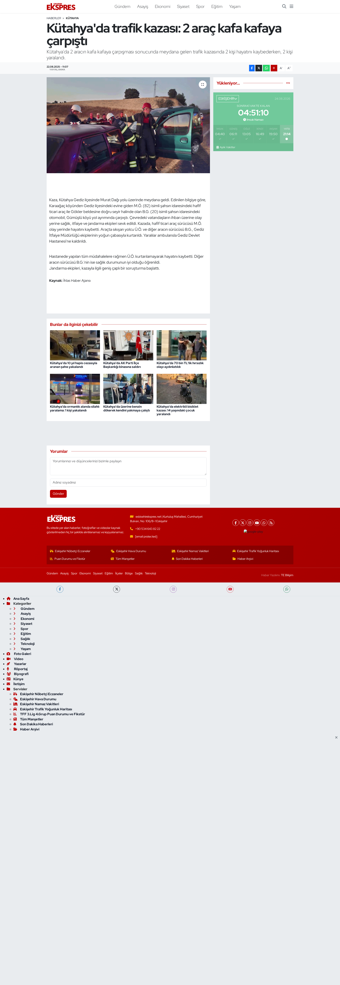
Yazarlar (19, 664)
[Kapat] (337, 737)
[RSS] (271, 522)
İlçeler (119, 573)
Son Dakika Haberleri (189, 559)
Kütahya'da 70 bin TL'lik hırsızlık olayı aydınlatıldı (180, 365)
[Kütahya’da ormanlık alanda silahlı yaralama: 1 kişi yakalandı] (75, 388)
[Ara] (284, 6)
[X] (242, 522)
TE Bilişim (287, 575)
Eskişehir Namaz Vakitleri (193, 551)
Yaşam (235, 6)
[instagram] (173, 589)
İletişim (19, 684)
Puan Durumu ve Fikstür (70, 559)
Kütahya (72, 18)
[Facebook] (235, 522)
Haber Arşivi (245, 559)
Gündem (122, 6)
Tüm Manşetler (125, 559)
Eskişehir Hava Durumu (131, 551)
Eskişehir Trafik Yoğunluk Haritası (258, 551)
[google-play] (253, 531)
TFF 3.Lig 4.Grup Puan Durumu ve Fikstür (52, 714)
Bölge (129, 573)
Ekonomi (162, 6)
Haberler (54, 18)
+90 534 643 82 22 (147, 529)
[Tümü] (288, 83)
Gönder (58, 493)
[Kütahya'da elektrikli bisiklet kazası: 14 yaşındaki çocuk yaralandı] (182, 388)
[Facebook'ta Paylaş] (252, 68)
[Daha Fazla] (274, 68)
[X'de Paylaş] (258, 68)
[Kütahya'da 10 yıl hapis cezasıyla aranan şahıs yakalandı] (75, 345)
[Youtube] (257, 522)
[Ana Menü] (291, 6)
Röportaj (20, 669)
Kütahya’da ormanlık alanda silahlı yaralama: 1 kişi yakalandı (74, 408)
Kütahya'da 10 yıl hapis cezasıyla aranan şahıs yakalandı (73, 365)
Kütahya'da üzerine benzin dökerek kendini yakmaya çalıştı (126, 408)
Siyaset (183, 6)
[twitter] (116, 589)
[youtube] (230, 589)
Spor (200, 6)
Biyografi (21, 674)
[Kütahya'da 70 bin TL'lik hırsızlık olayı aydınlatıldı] (182, 345)
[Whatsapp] (264, 522)
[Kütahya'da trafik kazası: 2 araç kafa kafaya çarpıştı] (128, 125)
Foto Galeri (22, 654)
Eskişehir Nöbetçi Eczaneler (72, 551)
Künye (18, 679)
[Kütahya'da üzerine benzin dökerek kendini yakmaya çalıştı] (128, 388)
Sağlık (139, 573)
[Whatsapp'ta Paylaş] (266, 68)
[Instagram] (250, 522)
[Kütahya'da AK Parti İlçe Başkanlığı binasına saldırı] (128, 345)
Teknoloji (150, 573)
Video (18, 659)
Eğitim (217, 6)
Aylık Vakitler (227, 147)
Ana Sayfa (21, 598)
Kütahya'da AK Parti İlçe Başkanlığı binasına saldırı (122, 365)
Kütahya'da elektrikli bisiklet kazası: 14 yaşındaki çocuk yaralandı (177, 410)
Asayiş (142, 6)
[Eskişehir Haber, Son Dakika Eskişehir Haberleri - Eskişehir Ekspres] (61, 6)
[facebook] (59, 589)
